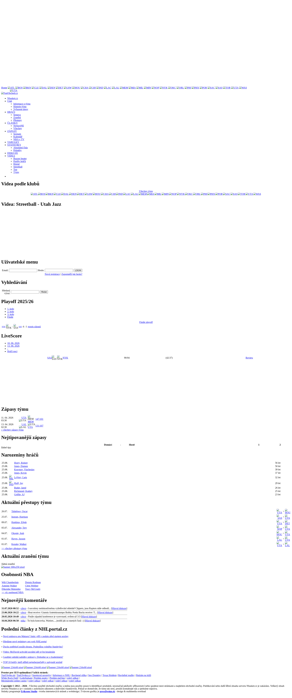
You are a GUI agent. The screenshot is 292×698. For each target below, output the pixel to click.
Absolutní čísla (20, 147)
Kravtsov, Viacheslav (24, 469)
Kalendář (17, 136)
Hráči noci (12, 351)
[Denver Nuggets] (51, 87)
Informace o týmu (21, 103)
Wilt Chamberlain (10, 582)
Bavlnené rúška (79, 675)
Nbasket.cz (12, 98)
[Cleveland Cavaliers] (35, 87)
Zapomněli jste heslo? (71, 274)
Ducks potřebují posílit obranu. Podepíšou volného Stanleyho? (33, 646)
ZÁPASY (12, 131)
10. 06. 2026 (13, 343)
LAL (24, 424)
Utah (9, 101)
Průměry (17, 150)
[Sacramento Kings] (211, 87)
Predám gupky (41, 678)
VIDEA (11, 156)
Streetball (17, 166)
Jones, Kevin (20, 473)
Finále (10, 317)
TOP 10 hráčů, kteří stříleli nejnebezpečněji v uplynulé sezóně (32, 662)
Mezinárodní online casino (14, 680)
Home (4, 87)
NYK (3, 327)
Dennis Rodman (33, 582)
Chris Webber (31, 585)
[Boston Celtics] (19, 87)
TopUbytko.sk (8, 675)
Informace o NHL (61, 675)
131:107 (39, 425)
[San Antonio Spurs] (219, 87)
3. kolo (10, 314)
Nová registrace (52, 274)
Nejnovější (18, 125)
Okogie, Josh (17, 533)
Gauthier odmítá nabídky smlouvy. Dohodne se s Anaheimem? (33, 657)
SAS (20, 327)
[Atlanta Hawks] (11, 87)
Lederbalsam (26, 678)
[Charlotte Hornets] (85, 87)
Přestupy (17, 120)
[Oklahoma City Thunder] (172, 87)
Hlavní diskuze (119, 608)
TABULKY (13, 142)
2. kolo (10, 311)
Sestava (17, 114)
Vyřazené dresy (20, 109)
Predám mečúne (57, 678)
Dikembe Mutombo (11, 589)
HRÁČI (11, 112)
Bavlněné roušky (126, 675)
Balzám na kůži (143, 675)
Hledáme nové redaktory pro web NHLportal (25, 641)
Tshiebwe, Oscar (19, 511)
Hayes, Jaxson (18, 538)
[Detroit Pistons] (59, 87)
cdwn (23, 608)
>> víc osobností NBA (13, 592)
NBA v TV (18, 139)
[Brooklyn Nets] (27, 87)
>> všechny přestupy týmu (14, 548)
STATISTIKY (14, 145)
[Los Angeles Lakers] (115, 87)
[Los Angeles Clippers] (107, 87)
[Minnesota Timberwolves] (147, 87)
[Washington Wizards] (243, 87)
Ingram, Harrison (19, 517)
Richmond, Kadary (23, 491)
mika (23, 620)
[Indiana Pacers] (99, 87)
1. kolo (10, 308)
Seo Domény (94, 675)
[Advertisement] (92, 22)
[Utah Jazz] (235, 87)
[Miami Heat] (132, 87)
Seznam (17, 134)
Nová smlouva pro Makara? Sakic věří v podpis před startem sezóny (35, 636)
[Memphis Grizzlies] (124, 87)
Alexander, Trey (19, 527)
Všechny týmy (146, 191)
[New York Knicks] (164, 87)
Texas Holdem (109, 675)
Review (249, 357)
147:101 (39, 419)
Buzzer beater (20, 158)
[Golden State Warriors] (68, 87)
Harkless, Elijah (19, 522)
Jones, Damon (21, 466)
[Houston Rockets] (76, 87)
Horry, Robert (21, 463)
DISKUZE (12, 153)
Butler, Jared (20, 487)
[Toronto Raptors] (227, 87)
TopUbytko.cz (24, 675)
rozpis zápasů (34, 326)
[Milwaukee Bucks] (139, 87)
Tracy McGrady (32, 589)
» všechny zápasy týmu (12, 430)
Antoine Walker (9, 585)
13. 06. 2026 (13, 346)
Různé (16, 164)
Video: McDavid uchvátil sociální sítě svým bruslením (29, 652)
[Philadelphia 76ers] (188, 87)
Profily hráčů (19, 161)
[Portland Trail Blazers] (203, 87)
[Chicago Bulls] (92, 87)
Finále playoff (146, 322)
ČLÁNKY (12, 123)
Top (15, 169)
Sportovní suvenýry (41, 675)
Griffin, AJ (19, 494)
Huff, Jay (18, 483)
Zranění (17, 117)
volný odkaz (72, 678)
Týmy (16, 172)
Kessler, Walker (18, 544)
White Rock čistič (9, 678)
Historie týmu (19, 106)
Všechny (17, 128)
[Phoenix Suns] (195, 87)
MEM (31, 421)
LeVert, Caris (20, 477)
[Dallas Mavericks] (43, 87)
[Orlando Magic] (180, 87)
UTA (23, 417)
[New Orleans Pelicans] (155, 87)
